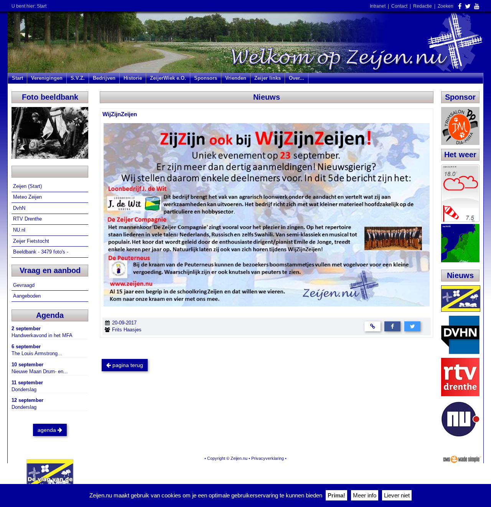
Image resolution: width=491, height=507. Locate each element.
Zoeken (445, 6)
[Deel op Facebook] (392, 326)
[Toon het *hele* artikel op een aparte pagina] (372, 326)
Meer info (364, 495)
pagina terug (127, 365)
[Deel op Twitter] (412, 326)
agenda (48, 430)
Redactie (422, 6)
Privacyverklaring (267, 458)
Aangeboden (27, 296)
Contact (399, 6)
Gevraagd (24, 285)
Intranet (378, 6)
